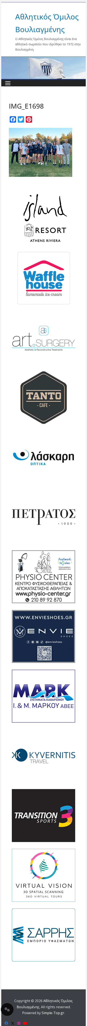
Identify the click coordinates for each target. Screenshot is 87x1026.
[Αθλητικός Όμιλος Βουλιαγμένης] (43, 59)
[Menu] (8, 83)
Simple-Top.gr (53, 1013)
